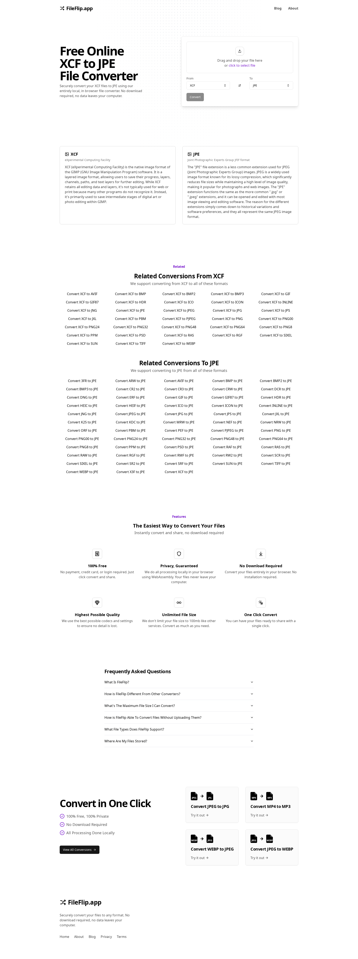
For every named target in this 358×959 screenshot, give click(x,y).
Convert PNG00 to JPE (82, 438)
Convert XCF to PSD (130, 335)
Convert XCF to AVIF (82, 294)
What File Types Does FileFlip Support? (134, 729)
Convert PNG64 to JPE (276, 438)
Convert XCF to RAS (179, 335)
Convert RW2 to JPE (227, 455)
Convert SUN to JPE (227, 463)
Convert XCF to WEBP (178, 343)
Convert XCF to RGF (227, 335)
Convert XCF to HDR (130, 302)
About (293, 8)
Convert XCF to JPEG (179, 310)
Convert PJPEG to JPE (227, 430)
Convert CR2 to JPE (130, 389)
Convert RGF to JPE (130, 455)
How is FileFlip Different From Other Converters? (142, 694)
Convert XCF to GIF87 (82, 302)
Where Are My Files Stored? (125, 741)
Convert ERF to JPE (130, 397)
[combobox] (208, 85)
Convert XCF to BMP (130, 294)
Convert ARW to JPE (130, 381)
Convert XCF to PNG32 (130, 327)
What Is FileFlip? (116, 682)
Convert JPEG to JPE (130, 414)
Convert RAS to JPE (275, 447)
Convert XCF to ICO (179, 302)
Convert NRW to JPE (275, 422)
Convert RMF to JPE (179, 455)
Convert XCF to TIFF (131, 343)
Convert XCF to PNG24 (82, 327)
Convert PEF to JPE (179, 430)
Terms (122, 936)
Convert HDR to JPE (276, 397)
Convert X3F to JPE (130, 472)
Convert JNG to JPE (82, 414)
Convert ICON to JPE (227, 405)
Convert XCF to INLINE (276, 302)
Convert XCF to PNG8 (275, 327)
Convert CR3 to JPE (179, 389)
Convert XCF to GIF (275, 294)
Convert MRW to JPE (179, 422)
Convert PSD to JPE (179, 447)
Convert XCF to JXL (82, 318)
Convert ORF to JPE (82, 430)
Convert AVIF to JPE (179, 381)
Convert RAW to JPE (82, 455)
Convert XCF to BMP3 (227, 294)
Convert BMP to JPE (227, 381)
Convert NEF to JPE (227, 422)
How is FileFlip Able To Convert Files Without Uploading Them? (152, 717)
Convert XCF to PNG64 (227, 327)
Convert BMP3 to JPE (82, 389)
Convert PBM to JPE (130, 430)
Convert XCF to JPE (130, 310)
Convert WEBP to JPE (82, 472)
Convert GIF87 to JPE (227, 397)
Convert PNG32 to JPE (179, 438)
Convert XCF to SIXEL (276, 335)
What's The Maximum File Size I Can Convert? (139, 705)
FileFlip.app (84, 902)
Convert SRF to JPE (179, 463)
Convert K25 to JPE (82, 422)
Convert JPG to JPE (179, 414)
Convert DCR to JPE (276, 389)
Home (64, 936)
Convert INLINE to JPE (276, 405)
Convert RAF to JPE (227, 447)
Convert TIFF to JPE (275, 463)
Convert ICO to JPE (178, 405)
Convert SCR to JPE (275, 455)
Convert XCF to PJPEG (179, 318)
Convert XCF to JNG (82, 310)
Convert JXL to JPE (275, 414)
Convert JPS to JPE (227, 414)
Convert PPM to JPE (130, 447)
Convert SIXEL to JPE (82, 463)
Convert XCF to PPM (82, 335)
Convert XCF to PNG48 (179, 327)
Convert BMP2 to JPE (276, 381)
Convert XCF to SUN (82, 343)
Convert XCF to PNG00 (276, 318)
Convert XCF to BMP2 (178, 294)
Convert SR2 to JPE (130, 463)
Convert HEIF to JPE (131, 405)
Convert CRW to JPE (227, 389)
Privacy (106, 936)
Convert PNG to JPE (276, 430)
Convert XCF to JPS (275, 310)
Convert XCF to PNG (227, 318)
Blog (278, 8)
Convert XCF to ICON (227, 302)
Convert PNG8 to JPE (82, 447)
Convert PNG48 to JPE (227, 438)
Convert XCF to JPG (227, 310)
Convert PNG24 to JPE (131, 438)
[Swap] (239, 85)
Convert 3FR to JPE (82, 381)
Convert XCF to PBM (130, 318)
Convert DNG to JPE (82, 397)
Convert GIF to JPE (179, 397)
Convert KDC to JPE (130, 422)
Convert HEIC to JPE (82, 405)
